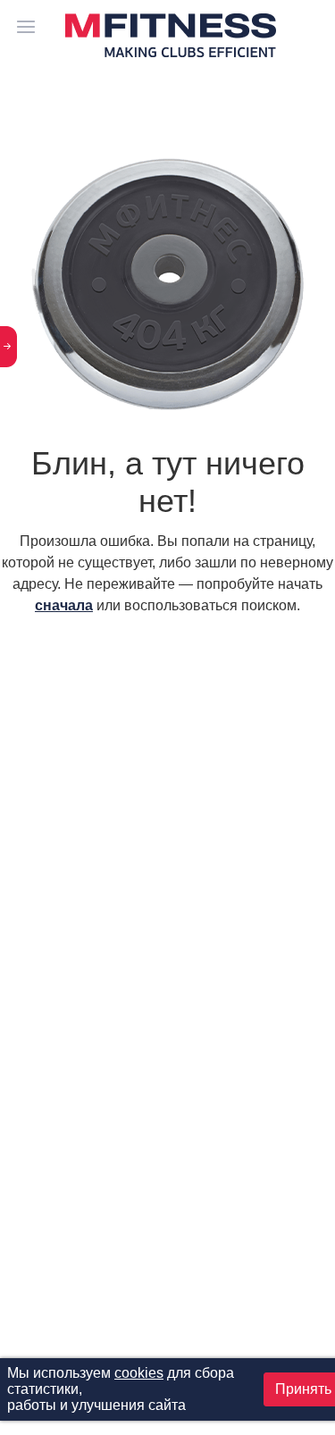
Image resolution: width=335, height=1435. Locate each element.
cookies (138, 1372)
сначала (64, 605)
